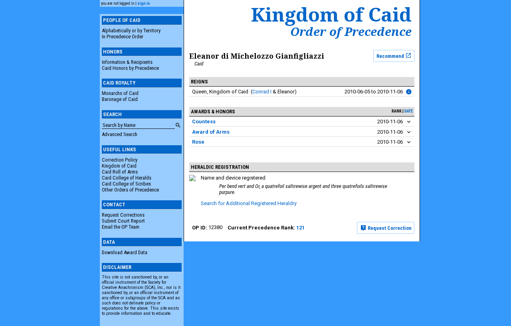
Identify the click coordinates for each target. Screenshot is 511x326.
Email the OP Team (120, 227)
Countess (204, 121)
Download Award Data (124, 252)
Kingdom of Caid (119, 166)
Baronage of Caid (120, 99)
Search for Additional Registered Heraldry (249, 203)
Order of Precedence (351, 32)
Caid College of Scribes (126, 184)
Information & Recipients (127, 62)
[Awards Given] (409, 92)
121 (300, 228)
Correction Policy (119, 160)
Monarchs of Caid (120, 93)
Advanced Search (119, 134)
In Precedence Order (122, 37)
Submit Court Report (123, 221)
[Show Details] (409, 122)
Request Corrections (123, 215)
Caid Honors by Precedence (130, 68)
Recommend (390, 56)
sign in (143, 3)
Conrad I (261, 92)
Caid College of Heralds (126, 178)
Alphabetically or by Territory (131, 31)
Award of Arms (211, 132)
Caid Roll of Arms (120, 172)
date (408, 111)
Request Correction (389, 228)
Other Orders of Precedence (130, 190)
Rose (198, 142)
